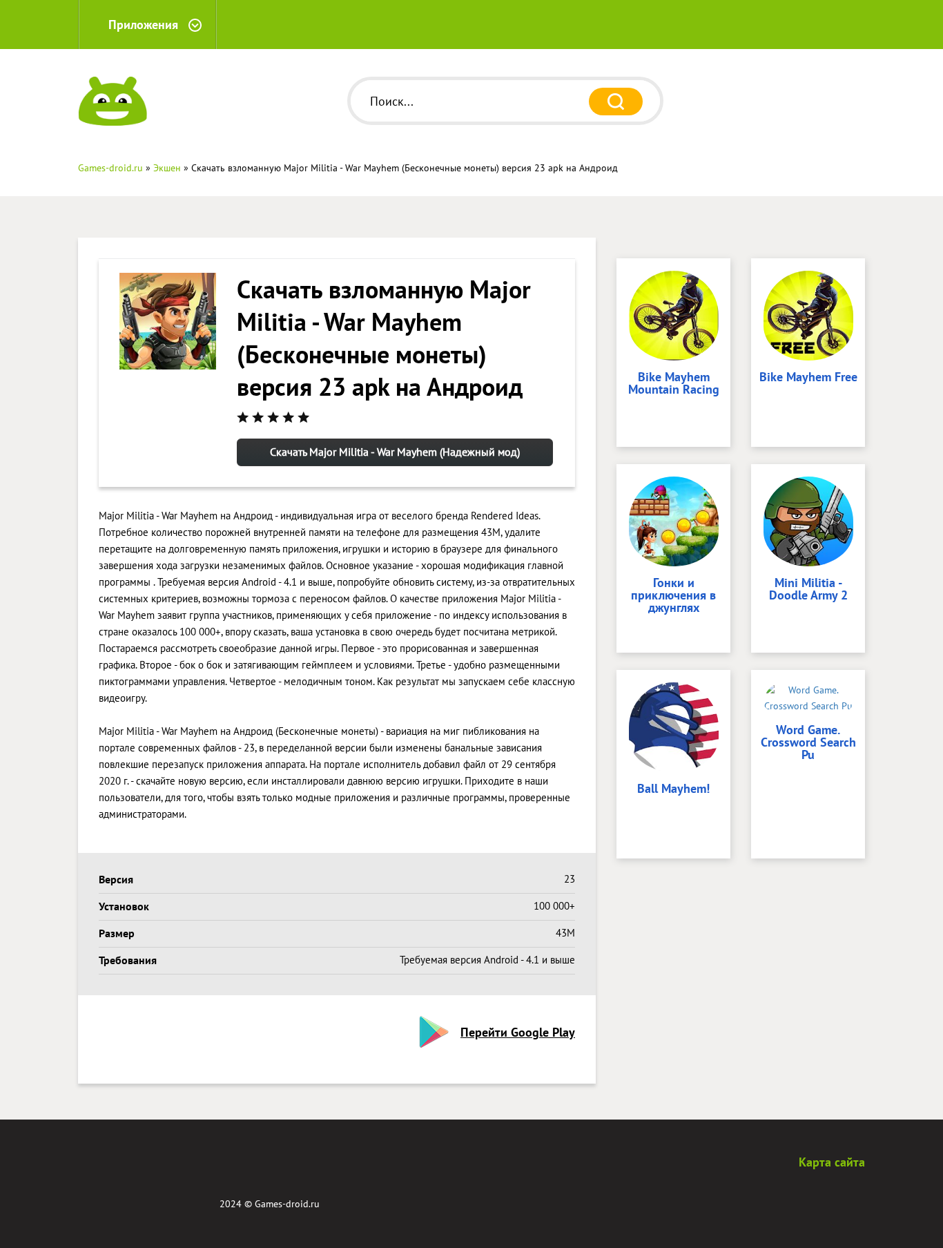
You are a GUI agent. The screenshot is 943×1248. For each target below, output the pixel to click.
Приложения (143, 24)
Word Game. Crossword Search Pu (808, 743)
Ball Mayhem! (673, 789)
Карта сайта (832, 1162)
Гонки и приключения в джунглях (673, 596)
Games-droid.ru (287, 1204)
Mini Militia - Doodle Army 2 (808, 590)
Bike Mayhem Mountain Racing (673, 384)
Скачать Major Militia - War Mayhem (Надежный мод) (395, 452)
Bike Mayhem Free (808, 378)
